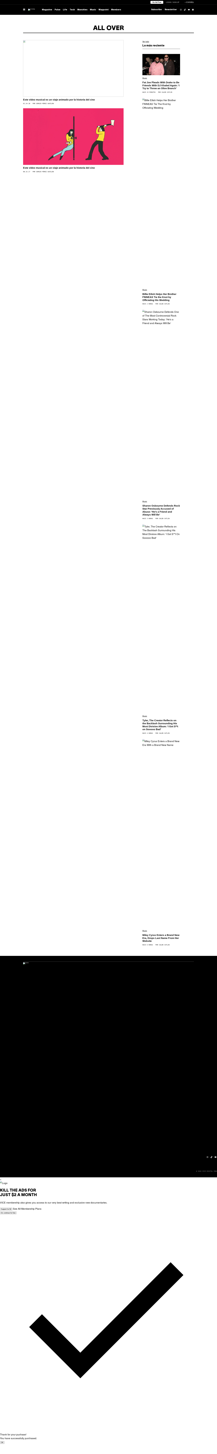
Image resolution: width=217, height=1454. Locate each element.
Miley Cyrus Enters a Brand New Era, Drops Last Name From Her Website (160, 938)
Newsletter (171, 10)
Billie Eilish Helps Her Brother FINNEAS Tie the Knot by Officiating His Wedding (159, 297)
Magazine (47, 10)
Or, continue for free (8, 1213)
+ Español (189, 2)
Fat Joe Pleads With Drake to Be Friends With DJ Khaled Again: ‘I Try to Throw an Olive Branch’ (160, 85)
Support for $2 (6, 1209)
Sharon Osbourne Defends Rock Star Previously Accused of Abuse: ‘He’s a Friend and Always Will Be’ (161, 510)
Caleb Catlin (167, 92)
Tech (72, 10)
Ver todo (145, 41)
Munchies (82, 10)
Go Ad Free (156, 2)
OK (2, 1442)
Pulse (57, 10)
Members (116, 10)
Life (65, 10)
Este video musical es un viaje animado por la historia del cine (59, 99)
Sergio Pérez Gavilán (45, 103)
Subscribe (156, 10)
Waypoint (104, 10)
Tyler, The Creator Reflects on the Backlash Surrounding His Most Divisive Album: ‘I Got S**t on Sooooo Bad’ (160, 725)
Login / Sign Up (172, 2)
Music (93, 10)
